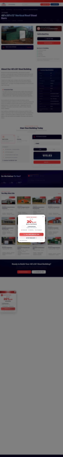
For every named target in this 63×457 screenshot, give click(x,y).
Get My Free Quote (30, 237)
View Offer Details (23, 240)
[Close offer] (43, 217)
